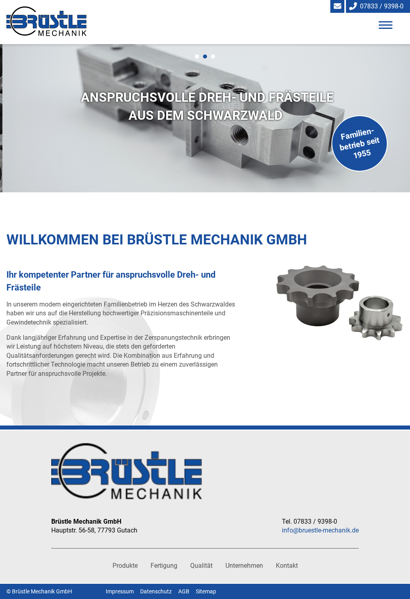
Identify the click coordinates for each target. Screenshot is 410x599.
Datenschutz (156, 591)
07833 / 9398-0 (382, 6)
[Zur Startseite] (60, 16)
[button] (385, 25)
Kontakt (287, 565)
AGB (183, 591)
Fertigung (164, 565)
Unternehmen (244, 565)
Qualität (201, 565)
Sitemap (206, 591)
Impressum (120, 591)
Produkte (125, 565)
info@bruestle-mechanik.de (320, 530)
